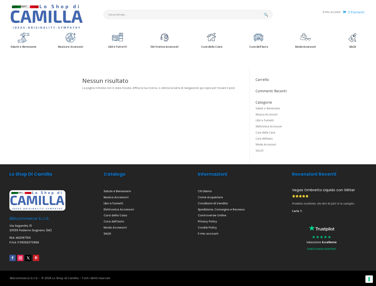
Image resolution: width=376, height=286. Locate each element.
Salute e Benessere (268, 108)
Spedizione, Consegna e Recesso (221, 209)
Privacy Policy (207, 221)
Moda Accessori (266, 144)
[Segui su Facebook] (12, 258)
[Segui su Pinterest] (36, 258)
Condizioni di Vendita (213, 203)
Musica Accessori (266, 114)
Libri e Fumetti (265, 120)
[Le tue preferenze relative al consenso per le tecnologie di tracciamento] (369, 279)
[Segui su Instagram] (20, 258)
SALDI (259, 150)
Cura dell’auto (264, 138)
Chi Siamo (205, 191)
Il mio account (332, 12)
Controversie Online (212, 215)
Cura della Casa (265, 132)
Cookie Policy (207, 227)
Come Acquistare (210, 197)
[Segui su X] (28, 258)
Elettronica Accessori (269, 126)
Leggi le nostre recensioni (321, 248)
